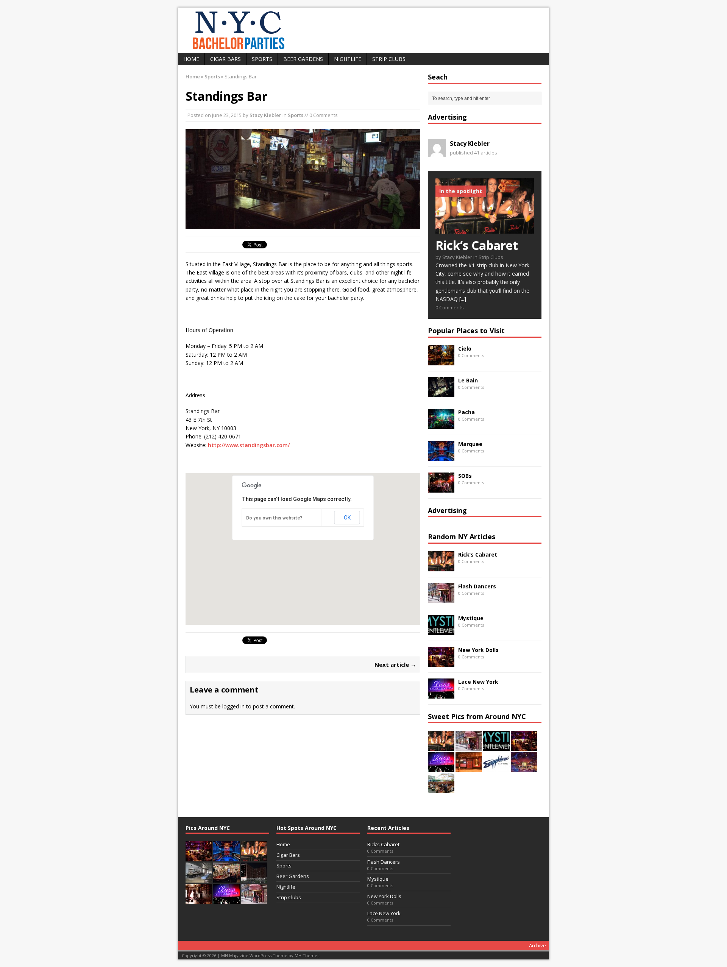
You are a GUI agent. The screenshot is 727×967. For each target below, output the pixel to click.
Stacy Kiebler (265, 115)
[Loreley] (441, 788)
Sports (262, 58)
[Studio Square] (254, 878)
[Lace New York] (441, 693)
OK (347, 518)
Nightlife (347, 58)
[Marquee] (441, 456)
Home (191, 58)
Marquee (470, 444)
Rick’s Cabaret (477, 554)
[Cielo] (441, 360)
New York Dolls (478, 650)
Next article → (395, 664)
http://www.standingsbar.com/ (249, 445)
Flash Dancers (477, 586)
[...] (462, 299)
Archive (537, 945)
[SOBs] (441, 487)
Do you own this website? (274, 518)
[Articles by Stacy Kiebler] (437, 152)
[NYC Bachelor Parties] (363, 30)
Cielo (464, 348)
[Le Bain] (441, 392)
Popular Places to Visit (466, 330)
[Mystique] (441, 630)
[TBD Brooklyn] (199, 878)
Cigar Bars (225, 58)
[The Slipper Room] (469, 767)
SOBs (465, 475)
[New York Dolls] (441, 662)
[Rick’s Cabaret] (484, 229)
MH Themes (307, 955)
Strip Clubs (389, 58)
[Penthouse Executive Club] (524, 767)
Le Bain (468, 380)
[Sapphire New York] (496, 767)
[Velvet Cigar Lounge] (199, 899)
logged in (233, 706)
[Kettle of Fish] (226, 878)
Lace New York (478, 681)
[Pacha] (441, 424)
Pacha (466, 412)
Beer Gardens (303, 58)
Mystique (471, 618)
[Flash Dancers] (441, 598)
